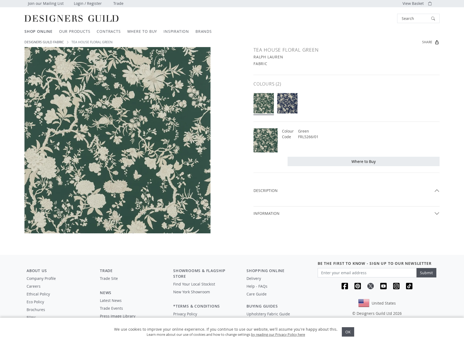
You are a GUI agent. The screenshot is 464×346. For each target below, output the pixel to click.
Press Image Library (117, 316)
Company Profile (41, 278)
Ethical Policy (38, 294)
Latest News (111, 300)
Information (266, 213)
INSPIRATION (176, 31)
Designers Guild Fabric (44, 42)
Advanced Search (385, 18)
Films (31, 317)
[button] (418, 18)
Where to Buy (363, 161)
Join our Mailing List (46, 3)
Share (427, 42)
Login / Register (88, 3)
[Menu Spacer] (133, 283)
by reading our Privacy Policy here (278, 334)
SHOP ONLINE (38, 31)
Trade (118, 3)
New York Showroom (191, 291)
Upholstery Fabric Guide (268, 313)
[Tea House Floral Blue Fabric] (287, 103)
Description (265, 190)
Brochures (36, 309)
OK (348, 331)
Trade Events (111, 308)
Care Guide (257, 294)
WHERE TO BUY (142, 31)
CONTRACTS (109, 31)
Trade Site (109, 278)
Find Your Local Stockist (194, 284)
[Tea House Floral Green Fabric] (263, 103)
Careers (34, 286)
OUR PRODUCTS (74, 31)
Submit (426, 272)
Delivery (254, 278)
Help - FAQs (257, 286)
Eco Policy (35, 301)
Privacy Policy (185, 313)
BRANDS (203, 31)
